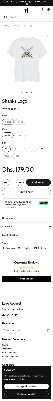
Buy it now (26, 191)
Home (4, 26)
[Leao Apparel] (26, 10)
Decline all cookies (26, 394)
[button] (48, 10)
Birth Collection (9, 352)
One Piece (6, 348)
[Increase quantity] (20, 182)
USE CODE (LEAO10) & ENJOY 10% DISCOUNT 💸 (26, 3)
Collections (15, 26)
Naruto (5, 345)
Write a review (26, 278)
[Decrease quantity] (5, 182)
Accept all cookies (26, 386)
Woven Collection (10, 356)
